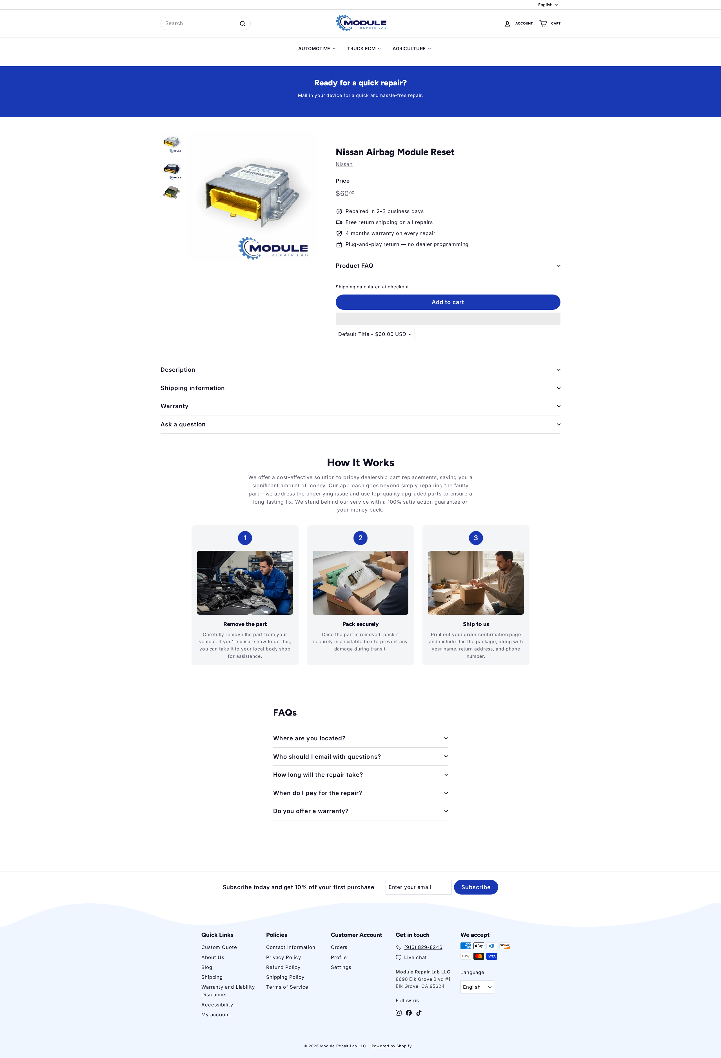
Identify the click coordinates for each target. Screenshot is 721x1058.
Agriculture (409, 48)
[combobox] (206, 23)
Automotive (314, 48)
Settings (341, 967)
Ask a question (183, 424)
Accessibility (217, 1005)
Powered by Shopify (392, 1046)
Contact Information (290, 947)
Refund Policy (283, 967)
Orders (339, 947)
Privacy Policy (283, 957)
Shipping (345, 286)
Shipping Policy (285, 977)
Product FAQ (355, 265)
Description (178, 369)
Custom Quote (219, 947)
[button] (448, 319)
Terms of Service (287, 987)
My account (215, 1014)
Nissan (344, 164)
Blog (206, 967)
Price (343, 181)
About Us (212, 957)
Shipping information (193, 387)
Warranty (175, 406)
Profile (339, 957)
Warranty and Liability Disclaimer (228, 990)
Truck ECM (361, 48)
